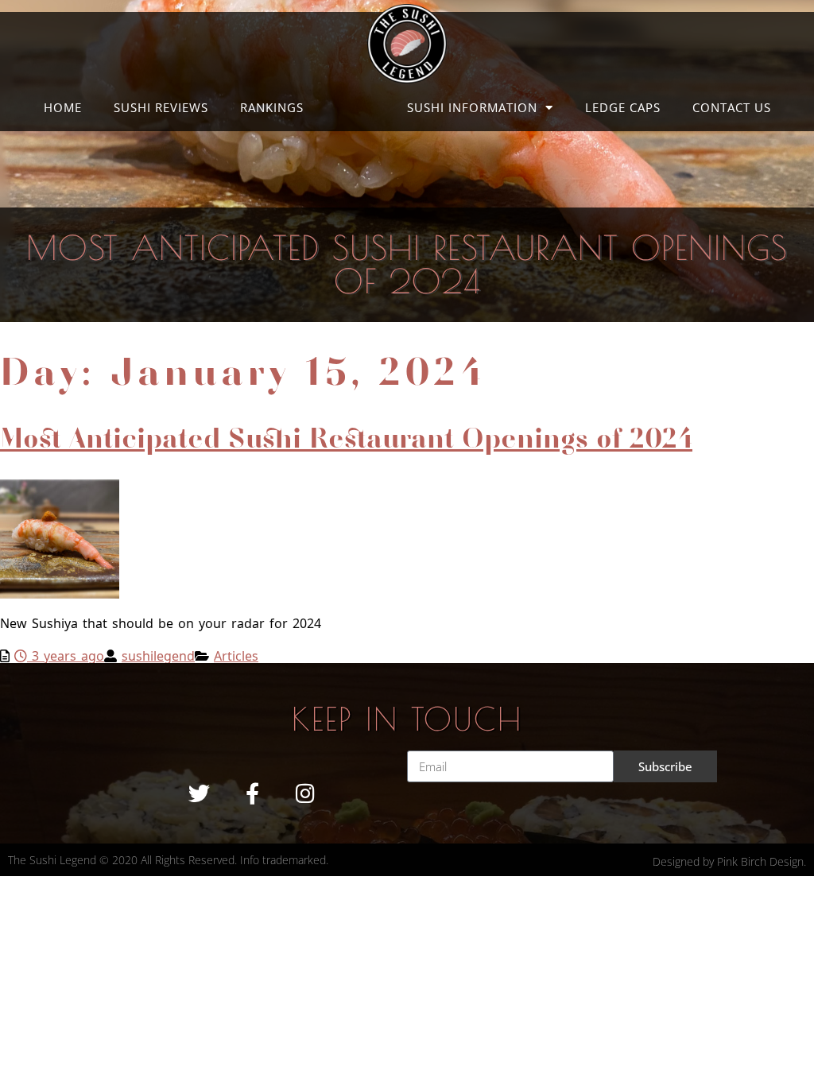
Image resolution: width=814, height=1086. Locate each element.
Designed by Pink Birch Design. (729, 861)
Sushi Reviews (161, 107)
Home (63, 107)
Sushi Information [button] (472, 107)
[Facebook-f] (252, 793)
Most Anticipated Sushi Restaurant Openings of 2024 (346, 439)
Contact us (731, 107)
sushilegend (158, 654)
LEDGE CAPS (623, 107)
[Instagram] (305, 793)
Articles (236, 654)
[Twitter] (199, 793)
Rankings (272, 107)
